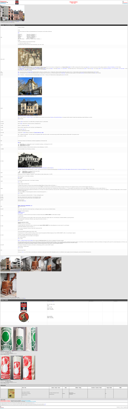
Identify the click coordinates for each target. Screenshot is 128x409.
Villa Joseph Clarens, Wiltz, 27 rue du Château (24, 115)
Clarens (34, 68)
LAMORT (23, 66)
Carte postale (45, 167)
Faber (92, 68)
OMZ (19, 118)
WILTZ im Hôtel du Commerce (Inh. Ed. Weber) (21, 212)
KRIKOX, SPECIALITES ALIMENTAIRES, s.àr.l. (25, 205)
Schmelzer (58, 68)
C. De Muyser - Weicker (29, 117)
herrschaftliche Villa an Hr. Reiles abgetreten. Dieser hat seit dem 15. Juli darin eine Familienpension (72, 169)
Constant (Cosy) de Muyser (107, 68)
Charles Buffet (65, 68)
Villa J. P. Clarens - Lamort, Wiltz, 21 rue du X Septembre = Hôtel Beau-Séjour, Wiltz (30, 167)
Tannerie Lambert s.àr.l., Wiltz (39, 132)
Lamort (44, 68)
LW (90, 169)
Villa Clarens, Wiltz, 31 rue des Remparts (24, 95)
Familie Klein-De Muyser (58, 117)
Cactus (25, 200)
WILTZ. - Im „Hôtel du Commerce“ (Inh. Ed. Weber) (25, 240)
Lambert (85, 68)
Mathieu (51, 68)
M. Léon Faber (122, 68)
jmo (17, 21)
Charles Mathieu (37, 67)
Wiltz (11, 21)
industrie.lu (51, 167)
